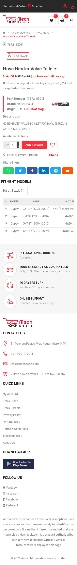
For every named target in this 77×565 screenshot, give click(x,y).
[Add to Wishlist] (52, 145)
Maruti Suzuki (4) (13, 190)
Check (53, 155)
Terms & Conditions (15, 429)
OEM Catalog (34, 109)
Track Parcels (11, 408)
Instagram (12, 493)
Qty (7, 144)
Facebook (12, 499)
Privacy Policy (12, 415)
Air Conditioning (20, 32)
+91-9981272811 (22, 354)
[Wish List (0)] (51, 20)
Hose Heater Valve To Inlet (19, 36)
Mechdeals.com (29, 534)
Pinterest (12, 505)
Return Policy (11, 422)
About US (9, 442)
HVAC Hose (42, 32)
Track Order (10, 401)
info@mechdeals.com (25, 364)
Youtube (11, 487)
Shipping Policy (12, 436)
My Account (10, 394)
